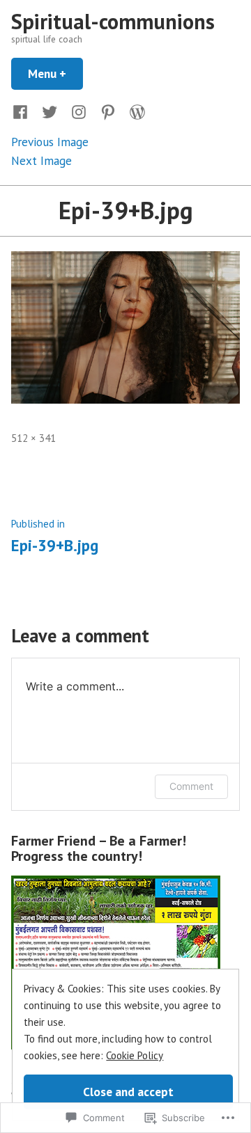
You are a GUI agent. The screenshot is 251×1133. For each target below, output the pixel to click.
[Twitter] (49, 111)
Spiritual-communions (113, 21)
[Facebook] (23, 111)
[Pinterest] (108, 111)
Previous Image (50, 142)
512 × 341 (33, 438)
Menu (55, 73)
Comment (191, 786)
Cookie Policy (134, 1055)
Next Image (41, 160)
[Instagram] (78, 111)
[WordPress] (134, 111)
